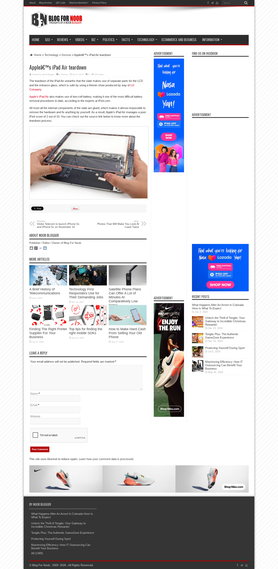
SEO (47, 39)
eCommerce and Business (179, 39)
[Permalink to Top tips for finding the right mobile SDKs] (88, 324)
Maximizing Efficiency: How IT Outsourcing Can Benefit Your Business (224, 365)
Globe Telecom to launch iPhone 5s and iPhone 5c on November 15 (58, 224)
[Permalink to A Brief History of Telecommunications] (48, 284)
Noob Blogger (48, 74)
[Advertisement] (180, 21)
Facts (126, 39)
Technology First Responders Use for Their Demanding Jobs (86, 293)
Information (210, 39)
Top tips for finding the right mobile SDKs (85, 331)
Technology (145, 39)
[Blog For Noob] (55, 25)
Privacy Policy (99, 3)
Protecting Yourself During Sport (225, 348)
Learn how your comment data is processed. (106, 459)
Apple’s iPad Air (39, 96)
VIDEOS (79, 39)
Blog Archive (45, 3)
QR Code (60, 3)
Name (34, 393)
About (32, 3)
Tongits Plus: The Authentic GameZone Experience (221, 335)
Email (33, 405)
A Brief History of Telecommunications (45, 291)
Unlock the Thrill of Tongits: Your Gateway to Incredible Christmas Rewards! (225, 321)
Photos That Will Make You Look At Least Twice (118, 224)
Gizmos (66, 54)
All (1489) (37, 553)
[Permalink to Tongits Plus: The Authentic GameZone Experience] (197, 342)
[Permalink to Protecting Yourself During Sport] (197, 356)
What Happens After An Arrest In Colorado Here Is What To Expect (218, 306)
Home (35, 39)
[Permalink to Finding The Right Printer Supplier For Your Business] (48, 324)
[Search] (246, 3)
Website (35, 416)
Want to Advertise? (78, 3)
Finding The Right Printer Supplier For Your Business (48, 333)
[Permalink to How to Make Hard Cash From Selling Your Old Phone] (128, 324)
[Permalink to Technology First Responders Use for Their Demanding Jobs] (88, 284)
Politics (109, 39)
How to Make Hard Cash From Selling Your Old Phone (127, 333)
